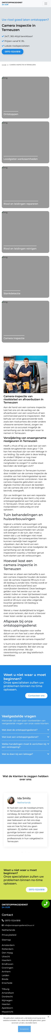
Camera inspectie (14, 338)
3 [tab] (29, 852)
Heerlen (6, 1004)
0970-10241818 (12, 51)
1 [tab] (22, 852)
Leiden (5, 975)
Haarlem (6, 960)
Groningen (7, 967)
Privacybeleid (9, 935)
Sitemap (6, 940)
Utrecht (6, 956)
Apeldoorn (7, 1008)
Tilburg (5, 989)
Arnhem (6, 971)
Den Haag (7, 952)
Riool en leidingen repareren (21, 203)
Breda (5, 979)
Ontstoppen (11, 114)
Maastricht (7, 1011)
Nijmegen (7, 1000)
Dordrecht (7, 996)
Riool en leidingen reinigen (20, 248)
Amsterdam (8, 945)
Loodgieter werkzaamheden (21, 159)
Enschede (7, 983)
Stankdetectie (12, 293)
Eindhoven (7, 964)
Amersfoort (8, 993)
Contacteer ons (36, 695)
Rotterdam (7, 949)
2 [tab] (25, 852)
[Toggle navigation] (45, 3)
